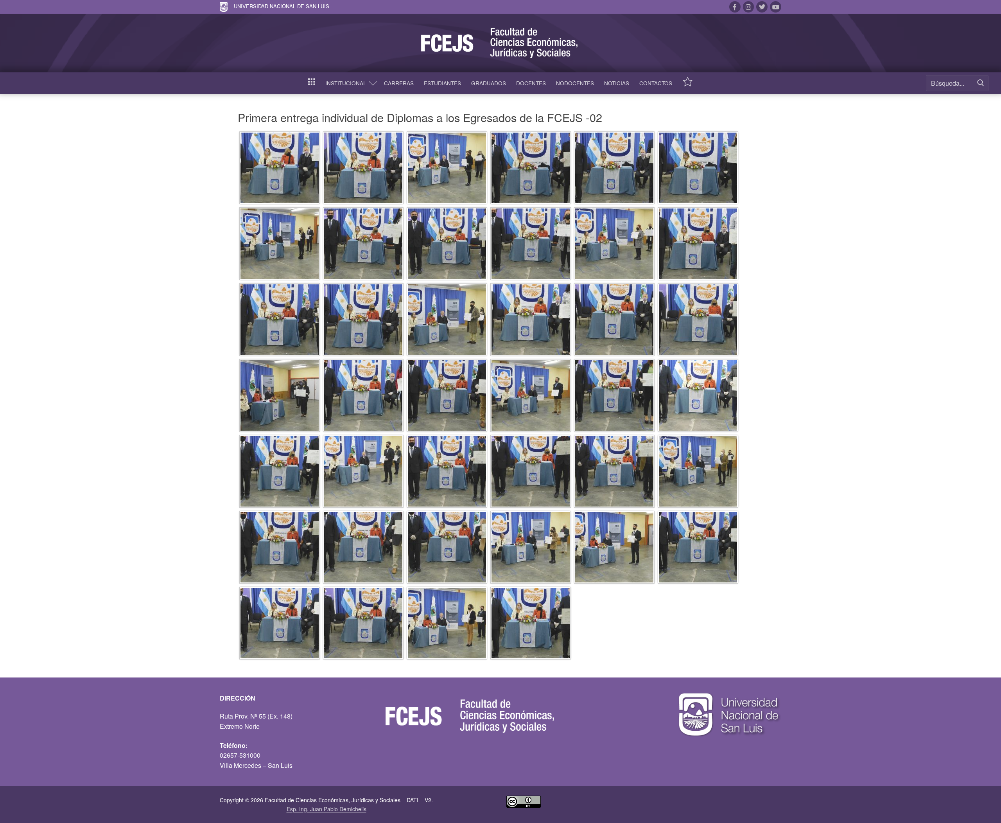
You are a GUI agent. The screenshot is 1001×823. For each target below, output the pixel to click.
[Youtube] (775, 7)
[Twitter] (762, 7)
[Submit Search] (980, 83)
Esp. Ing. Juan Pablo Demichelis (326, 809)
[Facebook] (735, 7)
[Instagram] (748, 7)
